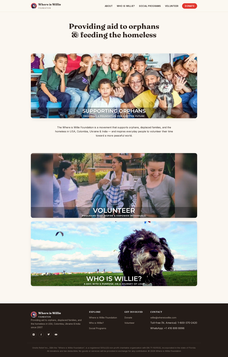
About (109, 6)
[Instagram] (33, 334)
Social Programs (150, 6)
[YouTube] (56, 334)
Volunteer (172, 6)
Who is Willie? (126, 6)
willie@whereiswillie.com (163, 317)
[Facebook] (41, 334)
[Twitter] (48, 334)
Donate (189, 6)
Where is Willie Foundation (103, 317)
